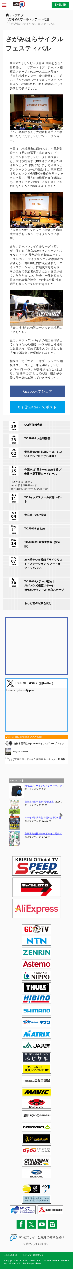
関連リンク (38, 1255)
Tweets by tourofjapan (20, 690)
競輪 (44, 1237)
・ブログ (18, 15)
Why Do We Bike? (21, 751)
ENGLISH (60, 4)
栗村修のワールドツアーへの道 (28, 19)
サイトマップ (24, 1255)
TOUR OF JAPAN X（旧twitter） (35, 683)
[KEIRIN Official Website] (36, 1199)
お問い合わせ (10, 1255)
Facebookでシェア (37, 391)
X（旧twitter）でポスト (37, 407)
